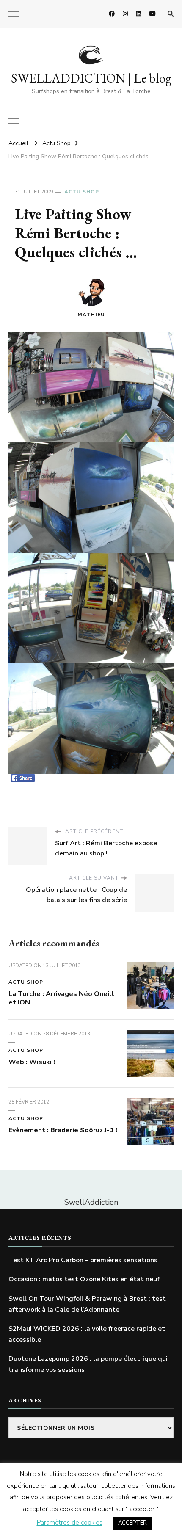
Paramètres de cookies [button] (69, 1522)
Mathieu (91, 314)
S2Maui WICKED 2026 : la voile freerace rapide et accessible (86, 1334)
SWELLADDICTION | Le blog (91, 78)
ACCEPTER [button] (132, 1523)
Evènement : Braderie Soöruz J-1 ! (62, 1130)
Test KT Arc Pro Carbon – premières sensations (82, 1260)
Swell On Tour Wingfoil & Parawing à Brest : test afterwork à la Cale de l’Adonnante (87, 1304)
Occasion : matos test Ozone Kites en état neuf (84, 1279)
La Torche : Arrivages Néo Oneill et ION (61, 998)
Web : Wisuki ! (31, 1062)
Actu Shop (81, 191)
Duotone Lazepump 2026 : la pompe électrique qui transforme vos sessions (88, 1364)
